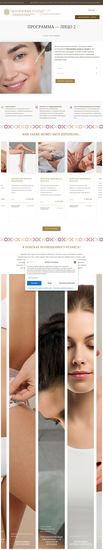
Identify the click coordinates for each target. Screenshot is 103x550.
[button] (75, 262)
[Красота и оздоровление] (36, 107)
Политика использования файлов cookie (40, 288)
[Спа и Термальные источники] (71, 107)
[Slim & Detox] (2, 107)
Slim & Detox (10, 107)
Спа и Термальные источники (87, 107)
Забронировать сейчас (87, 17)
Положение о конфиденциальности (63, 288)
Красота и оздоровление (51, 107)
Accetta (34, 283)
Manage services (33, 277)
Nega (50, 283)
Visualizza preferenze (67, 283)
